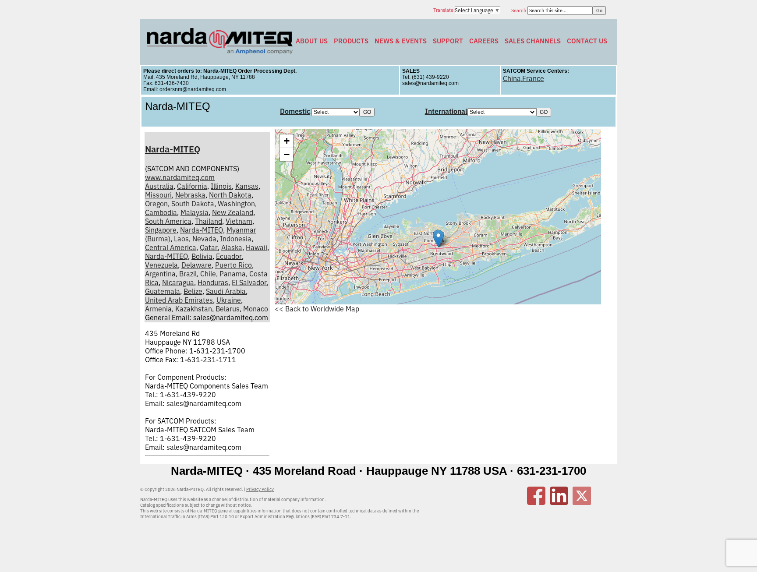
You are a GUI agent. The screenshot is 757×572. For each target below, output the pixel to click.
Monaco (255, 308)
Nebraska (190, 195)
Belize (193, 291)
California (192, 186)
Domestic (295, 111)
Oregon (156, 203)
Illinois (221, 186)
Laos (181, 238)
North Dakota (230, 195)
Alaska (231, 247)
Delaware (196, 265)
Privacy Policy (260, 489)
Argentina (160, 273)
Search (519, 10)
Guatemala (162, 291)
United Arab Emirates (179, 300)
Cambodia (161, 212)
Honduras (213, 282)
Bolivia (201, 256)
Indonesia (235, 238)
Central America (170, 247)
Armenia (158, 308)
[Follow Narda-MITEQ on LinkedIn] (559, 502)
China (512, 78)
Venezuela (161, 265)
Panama (232, 273)
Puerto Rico (233, 265)
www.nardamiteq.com (180, 177)
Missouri (158, 195)
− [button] (287, 154)
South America (168, 221)
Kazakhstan (193, 308)
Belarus (228, 308)
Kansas (246, 186)
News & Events (401, 41)
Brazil (188, 273)
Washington (236, 203)
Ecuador (229, 256)
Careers (484, 41)
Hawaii (256, 247)
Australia (159, 186)
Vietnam (239, 221)
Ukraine (228, 300)
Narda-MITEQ (172, 149)
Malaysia (194, 212)
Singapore (161, 230)
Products (351, 41)
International (446, 111)
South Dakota (192, 203)
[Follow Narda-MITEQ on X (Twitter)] (581, 502)
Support (448, 41)
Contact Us (587, 41)
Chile (208, 273)
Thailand (208, 221)
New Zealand (232, 212)
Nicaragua (178, 282)
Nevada (204, 238)
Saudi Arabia (226, 291)
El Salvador (249, 282)
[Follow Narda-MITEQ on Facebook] (536, 502)
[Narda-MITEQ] (220, 51)
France (533, 78)
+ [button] (287, 140)
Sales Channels (533, 41)
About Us (312, 41)
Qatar (209, 247)
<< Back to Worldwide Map (317, 308)
